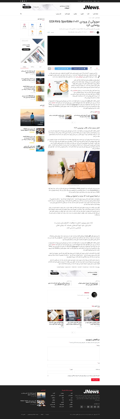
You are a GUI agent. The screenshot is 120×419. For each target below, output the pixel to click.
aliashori (91, 32)
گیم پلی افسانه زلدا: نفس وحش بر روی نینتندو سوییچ (28, 71)
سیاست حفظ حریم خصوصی (87, 1)
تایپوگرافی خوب (79, 77)
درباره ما (98, 1)
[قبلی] (75, 123)
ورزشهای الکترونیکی (60, 267)
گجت (54, 393)
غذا (63, 400)
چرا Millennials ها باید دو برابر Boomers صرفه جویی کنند (28, 96)
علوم (73, 32)
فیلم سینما (70, 32)
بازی (71, 397)
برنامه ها (70, 400)
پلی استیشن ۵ (85, 267)
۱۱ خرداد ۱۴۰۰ (84, 32)
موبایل (53, 400)
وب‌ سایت (98, 369)
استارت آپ (70, 395)
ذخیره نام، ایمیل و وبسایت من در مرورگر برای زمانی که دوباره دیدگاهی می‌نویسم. (84, 375)
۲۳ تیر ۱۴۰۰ (61, 118)
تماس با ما (80, 1)
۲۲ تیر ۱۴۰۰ (87, 118)
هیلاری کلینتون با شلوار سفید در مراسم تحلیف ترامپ (56, 116)
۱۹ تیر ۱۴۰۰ (61, 327)
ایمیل (71, 369)
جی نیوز (95, 414)
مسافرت (53, 397)
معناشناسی (75, 90)
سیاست (90, 17)
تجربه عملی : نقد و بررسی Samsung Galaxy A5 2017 (29, 146)
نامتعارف (53, 103)
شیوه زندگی (67, 14)
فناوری (82, 14)
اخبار (88, 14)
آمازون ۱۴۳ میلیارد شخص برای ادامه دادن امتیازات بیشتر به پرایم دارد (82, 116)
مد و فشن (60, 319)
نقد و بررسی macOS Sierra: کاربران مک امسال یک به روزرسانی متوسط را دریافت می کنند (28, 89)
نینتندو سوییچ (68, 267)
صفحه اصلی (95, 14)
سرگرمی (75, 14)
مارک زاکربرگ (74, 267)
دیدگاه (98, 345)
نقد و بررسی (58, 14)
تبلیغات (94, 1)
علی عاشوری (78, 414)
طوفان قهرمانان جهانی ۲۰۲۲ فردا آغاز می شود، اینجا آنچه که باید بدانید (56, 324)
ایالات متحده (92, 267)
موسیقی (53, 402)
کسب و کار (61, 406)
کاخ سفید (79, 267)
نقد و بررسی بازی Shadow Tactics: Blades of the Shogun (28, 129)
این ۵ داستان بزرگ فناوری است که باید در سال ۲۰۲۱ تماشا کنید (28, 79)
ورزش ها (53, 406)
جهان (71, 402)
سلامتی (79, 32)
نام (99, 363)
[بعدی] (72, 123)
